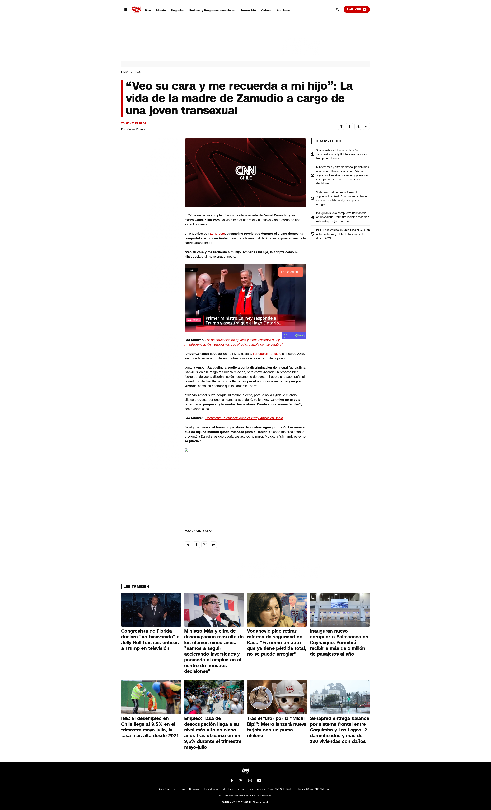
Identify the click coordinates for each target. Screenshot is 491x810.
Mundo (161, 10)
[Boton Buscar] (337, 9)
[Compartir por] (366, 126)
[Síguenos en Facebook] (232, 780)
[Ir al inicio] (136, 9)
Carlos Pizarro (136, 129)
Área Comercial (167, 789)
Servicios (283, 10)
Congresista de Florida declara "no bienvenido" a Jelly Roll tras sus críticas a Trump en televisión (341, 154)
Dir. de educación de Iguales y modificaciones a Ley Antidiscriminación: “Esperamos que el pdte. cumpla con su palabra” (234, 342)
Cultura (266, 10)
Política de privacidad (213, 789)
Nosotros (194, 789)
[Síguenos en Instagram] (250, 780)
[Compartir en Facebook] (349, 126)
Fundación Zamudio (267, 354)
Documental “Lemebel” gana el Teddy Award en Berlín (244, 418)
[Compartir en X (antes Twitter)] (357, 126)
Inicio (124, 72)
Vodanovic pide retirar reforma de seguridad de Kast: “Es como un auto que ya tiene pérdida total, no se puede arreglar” (342, 198)
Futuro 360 (248, 10)
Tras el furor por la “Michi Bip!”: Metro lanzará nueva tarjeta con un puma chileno (276, 727)
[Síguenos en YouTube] (259, 780)
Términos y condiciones (240, 789)
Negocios (177, 10)
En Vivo (182, 789)
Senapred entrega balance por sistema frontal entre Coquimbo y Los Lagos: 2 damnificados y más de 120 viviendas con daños (339, 730)
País (148, 10)
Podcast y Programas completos (212, 10)
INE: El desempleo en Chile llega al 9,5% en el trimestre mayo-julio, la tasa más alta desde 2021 (343, 234)
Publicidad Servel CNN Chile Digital (274, 789)
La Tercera (217, 233)
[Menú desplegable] (125, 9)
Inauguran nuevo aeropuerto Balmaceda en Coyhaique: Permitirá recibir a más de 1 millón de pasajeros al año (342, 217)
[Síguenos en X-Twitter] (241, 780)
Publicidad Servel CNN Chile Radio (314, 789)
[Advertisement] (150, 357)
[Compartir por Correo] (341, 126)
